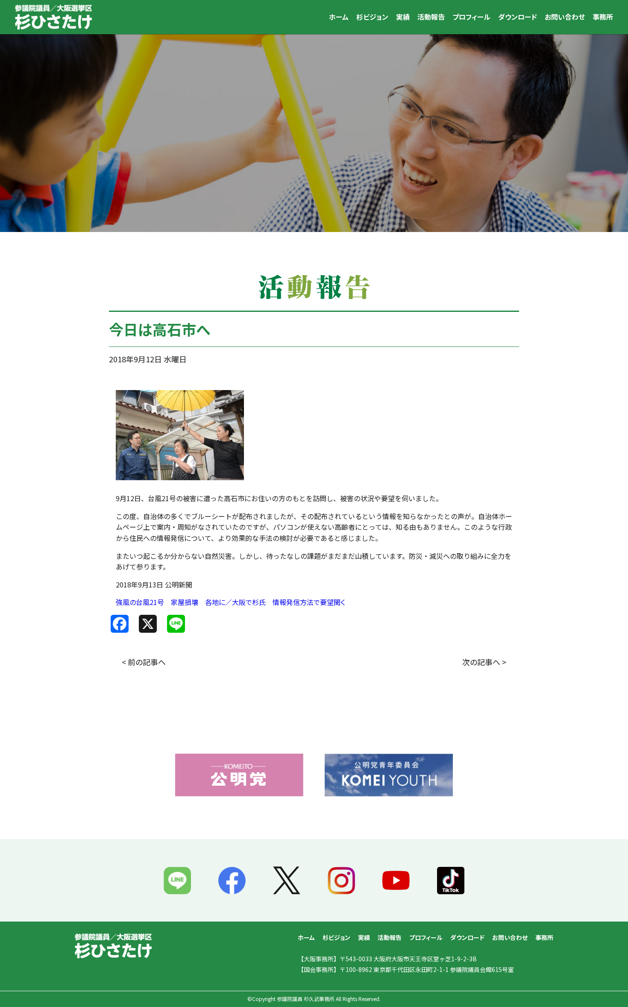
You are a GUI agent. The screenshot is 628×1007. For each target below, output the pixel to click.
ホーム (339, 17)
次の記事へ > (484, 661)
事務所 (603, 17)
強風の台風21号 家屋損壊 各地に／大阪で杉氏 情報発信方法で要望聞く (230, 602)
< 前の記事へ (144, 661)
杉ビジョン (372, 17)
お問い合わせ (565, 17)
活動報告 (431, 17)
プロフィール (471, 17)
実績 (403, 17)
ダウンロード (517, 17)
